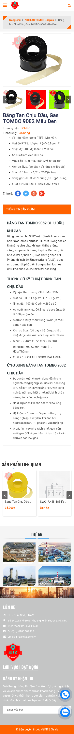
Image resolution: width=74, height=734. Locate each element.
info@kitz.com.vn (26, 636)
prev (5, 99)
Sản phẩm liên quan (21, 464)
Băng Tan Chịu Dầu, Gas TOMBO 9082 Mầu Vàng (19, 502)
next (68, 99)
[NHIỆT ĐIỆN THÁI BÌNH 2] (54, 552)
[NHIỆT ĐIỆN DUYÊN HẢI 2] (54, 576)
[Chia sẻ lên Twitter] (26, 193)
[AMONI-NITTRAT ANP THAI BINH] (19, 576)
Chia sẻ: (8, 193)
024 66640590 (29, 625)
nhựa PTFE (36, 241)
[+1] (42, 193)
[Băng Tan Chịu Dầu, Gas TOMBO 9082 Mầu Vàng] (19, 484)
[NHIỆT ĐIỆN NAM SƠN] (19, 552)
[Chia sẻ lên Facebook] (18, 193)
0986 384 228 (26, 631)
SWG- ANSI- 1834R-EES (52, 502)
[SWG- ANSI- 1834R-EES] (54, 484)
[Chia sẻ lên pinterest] (34, 193)
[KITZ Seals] (14, 4)
